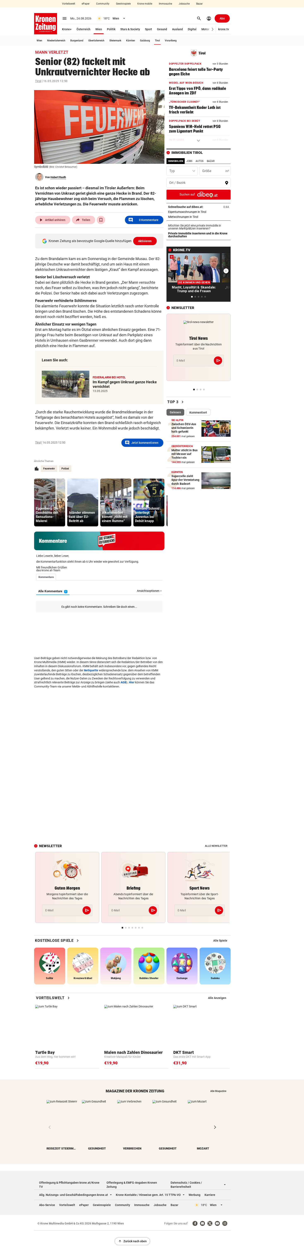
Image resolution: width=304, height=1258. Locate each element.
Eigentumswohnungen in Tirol (198, 211)
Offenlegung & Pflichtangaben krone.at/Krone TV (69, 1184)
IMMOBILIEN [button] (175, 161)
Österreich (83, 29)
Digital (192, 29)
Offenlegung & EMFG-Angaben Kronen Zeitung (132, 1184)
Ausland (177, 29)
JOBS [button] (189, 161)
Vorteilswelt (68, 3)
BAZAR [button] (210, 161)
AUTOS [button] (199, 161)
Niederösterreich (56, 40)
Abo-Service (47, 1205)
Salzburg (145, 40)
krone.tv (223, 29)
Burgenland (76, 40)
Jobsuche (184, 3)
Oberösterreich (96, 40)
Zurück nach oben (132, 1241)
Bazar (199, 3)
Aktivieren (145, 241)
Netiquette (91, 670)
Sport (148, 29)
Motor (205, 29)
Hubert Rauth (58, 177)
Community (102, 3)
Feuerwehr (49, 468)
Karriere (210, 1194)
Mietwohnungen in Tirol (196, 216)
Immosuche (165, 3)
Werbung (194, 1194)
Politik (111, 29)
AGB (123, 682)
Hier (131, 682)
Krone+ (67, 29)
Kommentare (143, 220)
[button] (213, 29)
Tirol (157, 40)
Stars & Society (130, 29)
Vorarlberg (171, 40)
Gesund (162, 29)
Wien (98, 29)
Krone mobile (144, 3)
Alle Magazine (218, 1091)
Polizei (65, 468)
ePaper (86, 3)
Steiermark (115, 40)
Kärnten (130, 40)
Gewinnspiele (123, 3)
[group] (49, 502)
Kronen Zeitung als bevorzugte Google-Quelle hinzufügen (100, 241)
